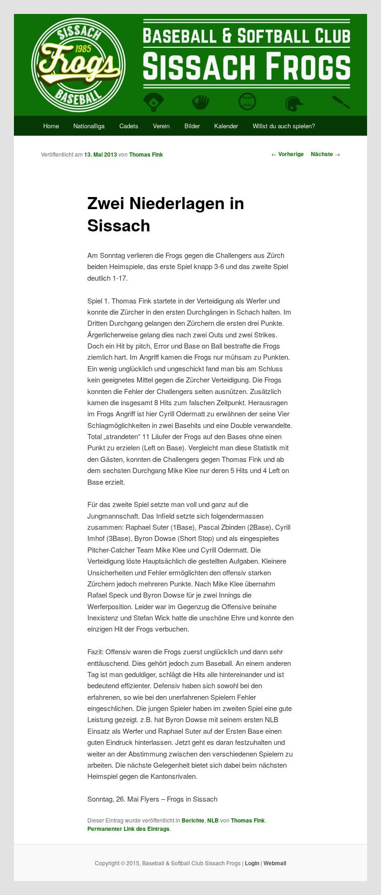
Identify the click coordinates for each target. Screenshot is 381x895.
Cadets (128, 125)
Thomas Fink (146, 154)
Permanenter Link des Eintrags (128, 828)
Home (51, 125)
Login (252, 863)
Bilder (192, 125)
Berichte (193, 820)
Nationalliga (89, 125)
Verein (161, 125)
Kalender (226, 125)
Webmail (274, 863)
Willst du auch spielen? (284, 125)
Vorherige (287, 154)
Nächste (325, 154)
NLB (213, 820)
